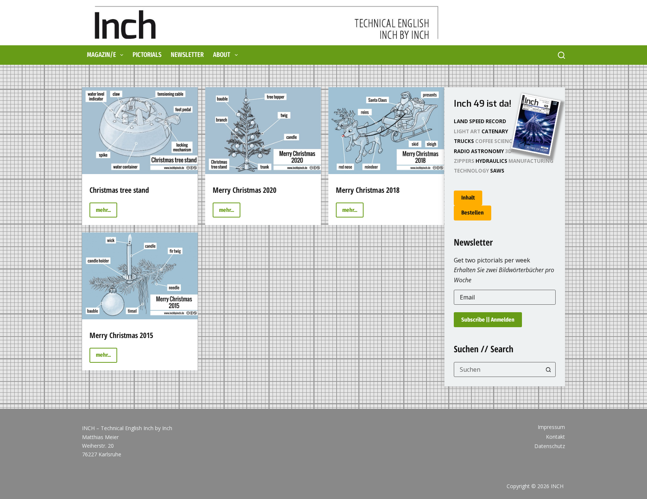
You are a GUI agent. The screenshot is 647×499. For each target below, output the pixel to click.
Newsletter (187, 55)
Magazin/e (101, 55)
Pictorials (147, 55)
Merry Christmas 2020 (244, 190)
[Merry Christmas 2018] (386, 130)
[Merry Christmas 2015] (140, 275)
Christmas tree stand (119, 190)
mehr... (106, 212)
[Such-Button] (548, 369)
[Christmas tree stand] (140, 130)
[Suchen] (561, 55)
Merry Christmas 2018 (368, 190)
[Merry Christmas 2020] (263, 130)
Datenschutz (549, 446)
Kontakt (555, 436)
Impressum (551, 427)
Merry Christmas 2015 (121, 335)
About (221, 55)
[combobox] (497, 369)
